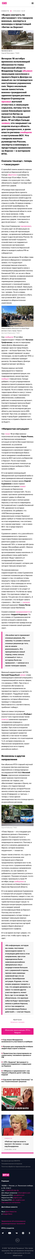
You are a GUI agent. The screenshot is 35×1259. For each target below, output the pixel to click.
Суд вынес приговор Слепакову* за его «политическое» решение (17, 1080)
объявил (27, 70)
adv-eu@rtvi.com (18, 1200)
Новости (5, 11)
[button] (33, 3)
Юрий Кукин (17, 1020)
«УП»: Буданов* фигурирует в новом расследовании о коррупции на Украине (16, 1064)
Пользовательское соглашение (11, 1164)
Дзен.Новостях (11, 1211)
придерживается (23, 612)
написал (26, 602)
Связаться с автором (17, 1022)
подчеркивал (25, 226)
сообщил (5, 379)
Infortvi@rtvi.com (24, 1193)
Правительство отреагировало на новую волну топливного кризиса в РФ (16, 1055)
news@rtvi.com (18, 1195)
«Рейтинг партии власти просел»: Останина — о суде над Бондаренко (17, 1144)
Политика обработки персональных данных (16, 1166)
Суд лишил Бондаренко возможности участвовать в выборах (17, 1041)
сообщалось (19, 881)
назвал (23, 486)
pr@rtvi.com (17, 1198)
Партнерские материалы (10, 1202)
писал (7, 434)
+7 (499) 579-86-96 (12, 1190)
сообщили (26, 132)
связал (23, 675)
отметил (4, 719)
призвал (6, 101)
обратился (12, 175)
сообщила (9, 337)
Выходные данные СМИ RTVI (10, 1161)
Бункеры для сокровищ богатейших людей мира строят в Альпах (17, 1047)
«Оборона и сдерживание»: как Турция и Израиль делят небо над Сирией (15, 1073)
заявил (5, 123)
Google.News (7, 1214)
